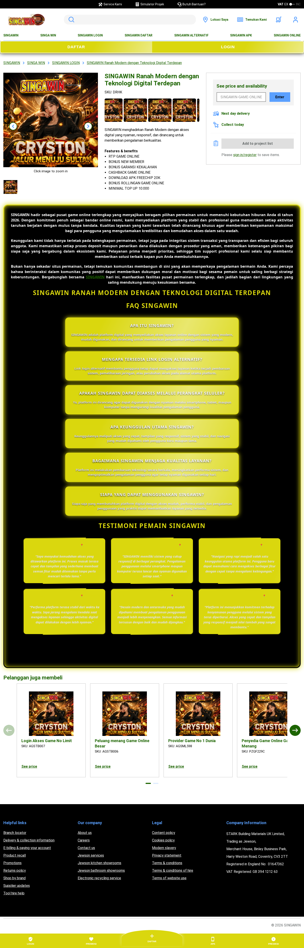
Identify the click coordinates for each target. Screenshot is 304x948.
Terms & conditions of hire (172, 870)
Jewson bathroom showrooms (101, 870)
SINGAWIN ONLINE (287, 35)
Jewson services (91, 855)
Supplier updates (16, 886)
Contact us (86, 848)
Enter (279, 97)
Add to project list (257, 143)
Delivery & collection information (29, 840)
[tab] (148, 783)
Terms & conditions (167, 863)
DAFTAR (76, 47)
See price (29, 766)
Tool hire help (13, 893)
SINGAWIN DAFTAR (138, 35)
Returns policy (14, 870)
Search (70, 19)
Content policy (163, 833)
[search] (130, 19)
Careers (84, 840)
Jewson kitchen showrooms (99, 863)
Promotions (12, 863)
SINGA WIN (48, 35)
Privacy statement (166, 855)
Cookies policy (163, 840)
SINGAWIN (10, 35)
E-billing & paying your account (27, 848)
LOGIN (228, 47)
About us (85, 833)
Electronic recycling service (99, 878)
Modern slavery (164, 848)
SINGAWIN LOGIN (90, 35)
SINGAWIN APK (241, 35)
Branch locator (14, 833)
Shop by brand (14, 878)
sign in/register (245, 155)
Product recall (14, 855)
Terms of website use (169, 878)
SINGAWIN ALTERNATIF (191, 35)
